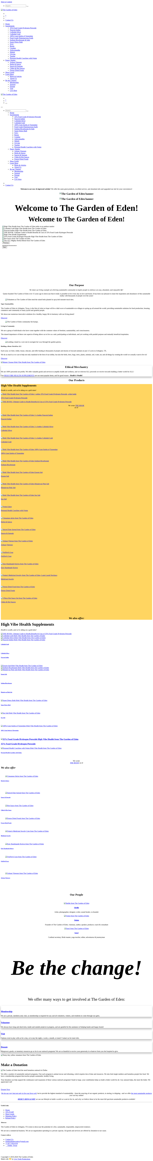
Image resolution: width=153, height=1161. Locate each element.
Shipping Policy (11, 1116)
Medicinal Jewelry (7, 579)
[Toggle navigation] (6, 103)
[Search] (27, 6)
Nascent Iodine (6, 419)
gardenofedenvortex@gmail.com (17, 1141)
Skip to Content (6, 2)
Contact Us (9, 20)
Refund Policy (10, 1118)
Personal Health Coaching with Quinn (14, 510)
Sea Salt (4, 499)
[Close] (2, 107)
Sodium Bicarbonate (8, 465)
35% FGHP (9, 1112)
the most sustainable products (141, 1093)
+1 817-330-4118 (11, 1143)
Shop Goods (9, 1114)
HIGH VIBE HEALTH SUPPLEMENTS (19, 375)
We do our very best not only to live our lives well (19, 1093)
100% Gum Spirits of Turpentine (12, 453)
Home (7, 1110)
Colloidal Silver (6, 430)
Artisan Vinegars (7, 545)
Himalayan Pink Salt (8, 488)
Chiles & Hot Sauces (8, 602)
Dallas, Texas (11, 1145)
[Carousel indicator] (3, 245)
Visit (3, 1034)
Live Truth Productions (22, 1159)
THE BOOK (79, 405)
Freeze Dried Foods (8, 590)
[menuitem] (7, 24)
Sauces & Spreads (7, 533)
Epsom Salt (5, 476)
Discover (4, 318)
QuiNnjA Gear (6, 556)
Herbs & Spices (6, 522)
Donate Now (5, 1089)
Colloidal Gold (6, 442)
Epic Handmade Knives (9, 568)
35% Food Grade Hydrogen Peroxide (14, 398)
